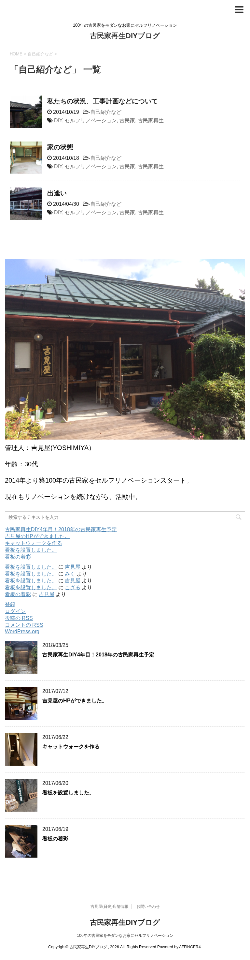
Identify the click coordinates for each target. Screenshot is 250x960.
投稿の (19, 618)
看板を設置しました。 (31, 550)
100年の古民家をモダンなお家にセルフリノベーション (125, 935)
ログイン (15, 611)
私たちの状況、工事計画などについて (102, 101)
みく (70, 574)
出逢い (57, 193)
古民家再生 (151, 120)
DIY (58, 120)
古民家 (127, 120)
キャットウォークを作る (33, 543)
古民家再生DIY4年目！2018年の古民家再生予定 (61, 529)
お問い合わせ (148, 906)
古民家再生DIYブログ (125, 36)
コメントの (24, 625)
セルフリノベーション (91, 120)
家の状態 (60, 147)
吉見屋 (72, 567)
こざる (72, 587)
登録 (10, 604)
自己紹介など (105, 112)
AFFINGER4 (190, 947)
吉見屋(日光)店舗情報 (109, 906)
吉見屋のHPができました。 (37, 536)
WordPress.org (22, 631)
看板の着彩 (18, 557)
